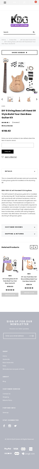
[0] (34, 2)
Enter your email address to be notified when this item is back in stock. (18, 139)
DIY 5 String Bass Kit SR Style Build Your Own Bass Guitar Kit (10, 281)
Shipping (6, 397)
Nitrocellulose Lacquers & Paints (13, 369)
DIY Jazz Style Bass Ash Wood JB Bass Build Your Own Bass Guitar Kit (29, 279)
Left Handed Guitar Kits (28, 40)
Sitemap (6, 412)
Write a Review (7, 126)
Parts (4, 366)
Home (4, 40)
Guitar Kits (12, 40)
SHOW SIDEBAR (18, 53)
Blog (4, 381)
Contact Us (6, 394)
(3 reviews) (16, 122)
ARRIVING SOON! (10, 295)
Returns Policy (7, 400)
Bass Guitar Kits (8, 362)
